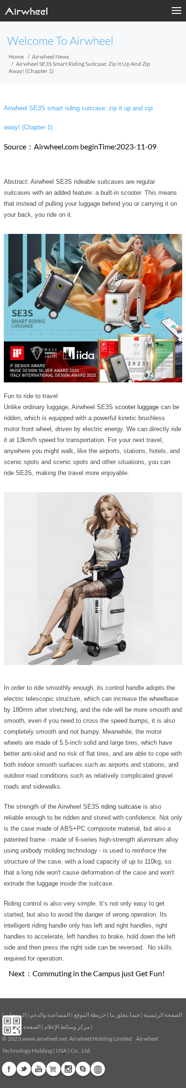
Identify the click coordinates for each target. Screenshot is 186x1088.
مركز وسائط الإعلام (67, 1026)
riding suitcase (121, 806)
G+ (53, 1069)
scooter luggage (137, 407)
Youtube (38, 1069)
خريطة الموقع (90, 1014)
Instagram (68, 1069)
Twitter (24, 1069)
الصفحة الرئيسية (163, 1014)
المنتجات (15, 1014)
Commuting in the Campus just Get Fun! (98, 973)
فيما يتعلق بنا (125, 1014)
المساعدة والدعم (50, 1014)
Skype (83, 1069)
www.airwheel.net (44, 1038)
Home (16, 56)
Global (98, 1069)
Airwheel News (50, 56)
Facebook (9, 1069)
